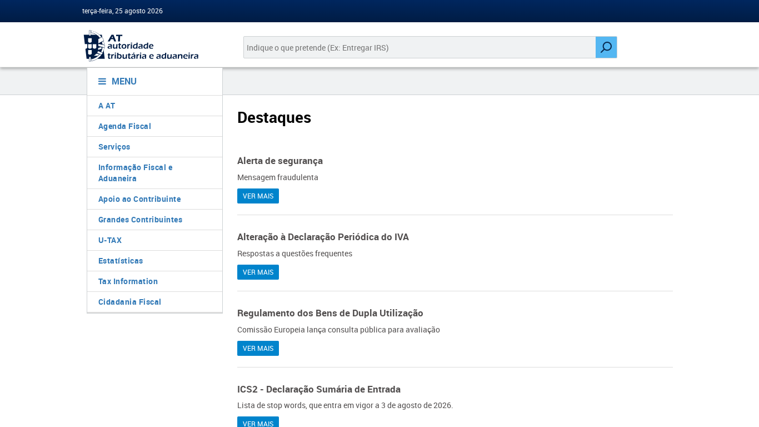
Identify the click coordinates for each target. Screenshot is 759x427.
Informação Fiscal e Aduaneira (135, 172)
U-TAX (110, 240)
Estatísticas (120, 260)
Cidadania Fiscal (130, 301)
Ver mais (258, 195)
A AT (107, 105)
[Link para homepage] (150, 46)
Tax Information (128, 281)
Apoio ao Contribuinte (139, 198)
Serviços (114, 146)
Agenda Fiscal (125, 126)
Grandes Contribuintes (140, 219)
